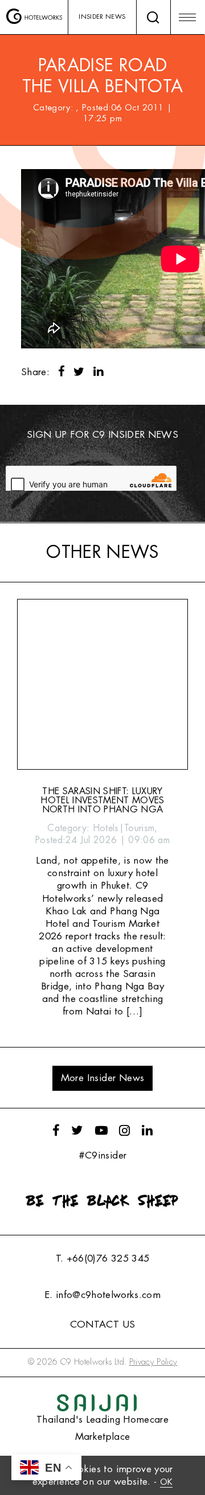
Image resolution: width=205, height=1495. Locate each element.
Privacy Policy (153, 1362)
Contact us (102, 1324)
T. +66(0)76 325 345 (102, 1258)
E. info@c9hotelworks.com (102, 1295)
